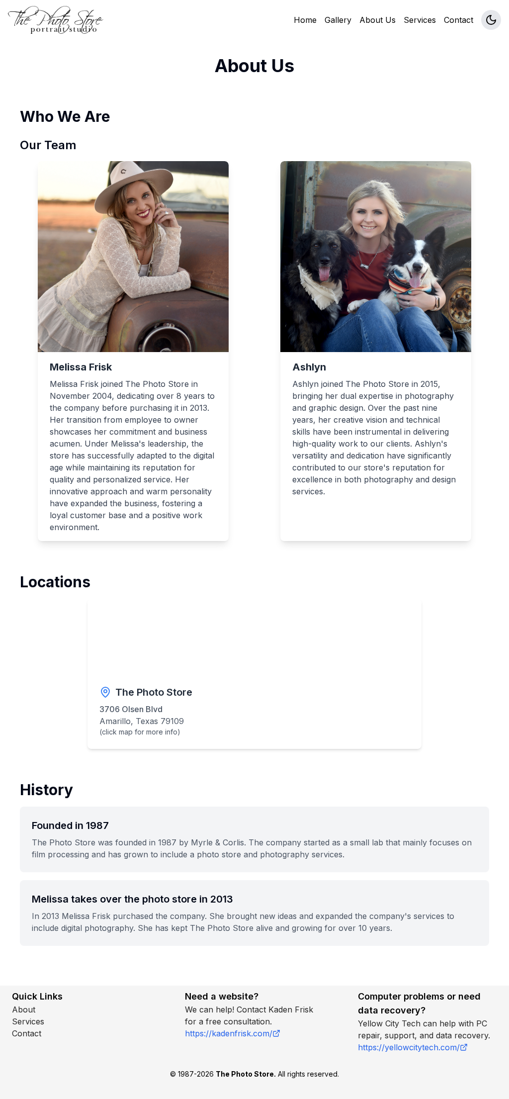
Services (420, 20)
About (23, 1009)
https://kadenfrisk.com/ (228, 1033)
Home (305, 20)
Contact (458, 20)
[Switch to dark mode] (491, 20)
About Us (377, 20)
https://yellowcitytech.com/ (409, 1047)
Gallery (338, 20)
